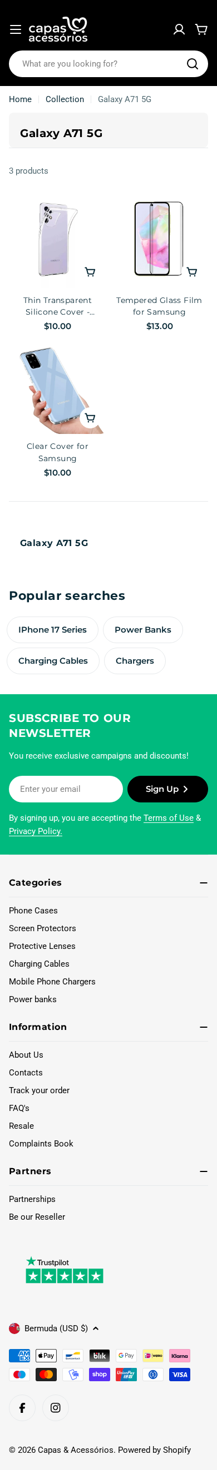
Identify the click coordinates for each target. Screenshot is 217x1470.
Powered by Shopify (154, 1450)
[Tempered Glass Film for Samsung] (159, 239)
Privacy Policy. (35, 831)
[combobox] (108, 63)
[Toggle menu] (15, 29)
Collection (65, 99)
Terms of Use (169, 818)
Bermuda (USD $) (56, 1328)
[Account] (179, 29)
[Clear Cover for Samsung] (57, 385)
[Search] (192, 63)
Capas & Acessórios (76, 1450)
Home (20, 99)
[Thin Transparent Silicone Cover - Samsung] (57, 239)
